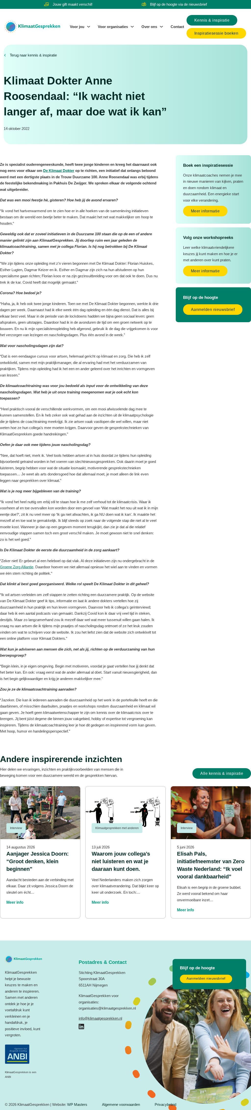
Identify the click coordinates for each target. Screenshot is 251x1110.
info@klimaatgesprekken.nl (100, 1018)
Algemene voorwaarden (121, 1104)
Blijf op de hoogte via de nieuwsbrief (178, 4)
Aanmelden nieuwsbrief (213, 309)
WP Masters (77, 1104)
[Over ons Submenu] (161, 26)
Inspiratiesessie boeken (216, 33)
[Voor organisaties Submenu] (132, 26)
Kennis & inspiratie (212, 20)
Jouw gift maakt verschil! (72, 4)
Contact (177, 27)
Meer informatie (205, 211)
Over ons (149, 27)
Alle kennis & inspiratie (221, 773)
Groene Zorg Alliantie (16, 567)
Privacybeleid (165, 1104)
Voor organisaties (113, 27)
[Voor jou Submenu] (88, 26)
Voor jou (77, 27)
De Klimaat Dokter (58, 170)
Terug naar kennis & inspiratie (33, 55)
